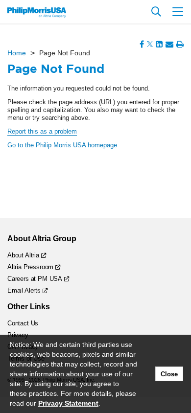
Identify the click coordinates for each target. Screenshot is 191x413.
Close (169, 374)
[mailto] (169, 44)
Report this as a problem (42, 131)
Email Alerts (24, 290)
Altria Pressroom (30, 267)
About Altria (23, 255)
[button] (178, 11)
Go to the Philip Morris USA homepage (62, 145)
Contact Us (22, 323)
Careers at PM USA (34, 278)
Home (16, 53)
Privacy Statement (68, 403)
